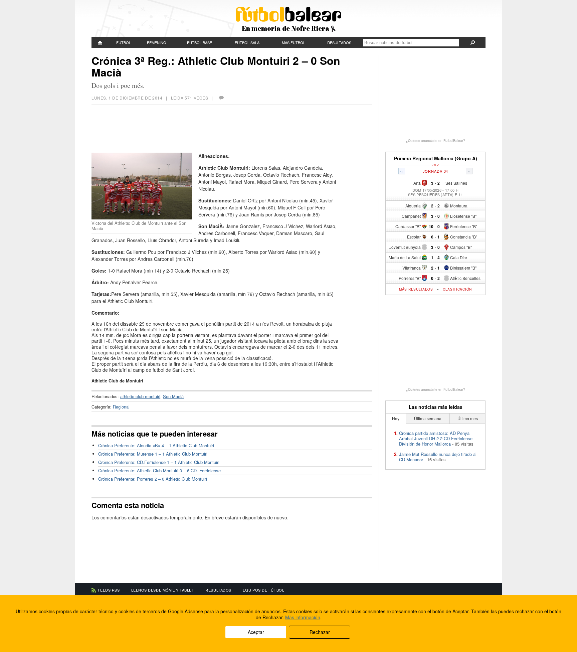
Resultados (339, 42)
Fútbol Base (199, 42)
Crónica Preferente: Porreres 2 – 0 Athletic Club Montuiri (152, 479)
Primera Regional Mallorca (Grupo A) (435, 158)
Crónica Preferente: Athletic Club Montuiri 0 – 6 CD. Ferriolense (159, 470)
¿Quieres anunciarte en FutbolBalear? (435, 140)
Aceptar (256, 632)
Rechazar (320, 632)
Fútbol (123, 42)
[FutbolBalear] (100, 42)
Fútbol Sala (247, 42)
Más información (302, 617)
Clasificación (457, 289)
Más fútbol (293, 42)
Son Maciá (173, 396)
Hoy (395, 418)
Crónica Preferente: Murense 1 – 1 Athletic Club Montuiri (152, 454)
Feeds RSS (109, 590)
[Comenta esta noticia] (221, 98)
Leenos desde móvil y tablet (162, 590)
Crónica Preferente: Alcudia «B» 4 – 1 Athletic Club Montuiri (156, 445)
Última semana (427, 418)
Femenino (156, 42)
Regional (121, 406)
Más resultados (416, 289)
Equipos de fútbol (263, 590)
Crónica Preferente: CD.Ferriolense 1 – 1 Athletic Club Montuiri (158, 462)
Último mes (467, 418)
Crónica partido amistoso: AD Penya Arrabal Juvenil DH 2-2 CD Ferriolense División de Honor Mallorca (435, 438)
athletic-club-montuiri (140, 396)
